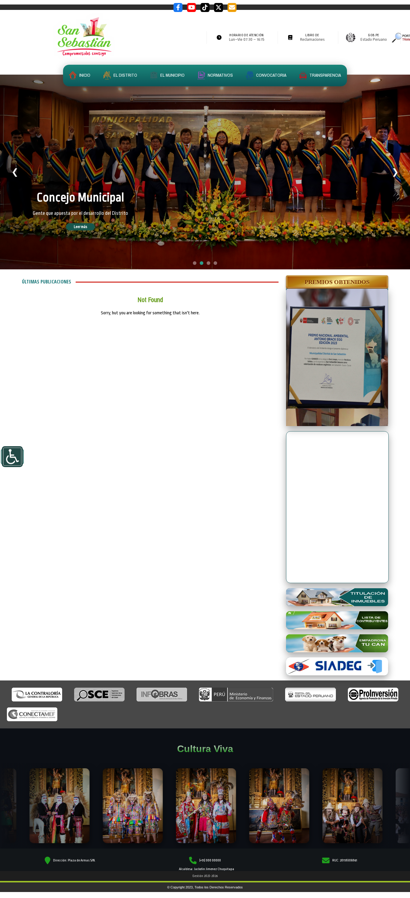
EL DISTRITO (125, 75)
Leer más (89, 239)
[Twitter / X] (218, 7)
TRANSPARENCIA (325, 75)
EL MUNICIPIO (172, 75)
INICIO (84, 75)
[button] (337, 282)
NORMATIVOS (220, 75)
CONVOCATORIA (270, 75)
